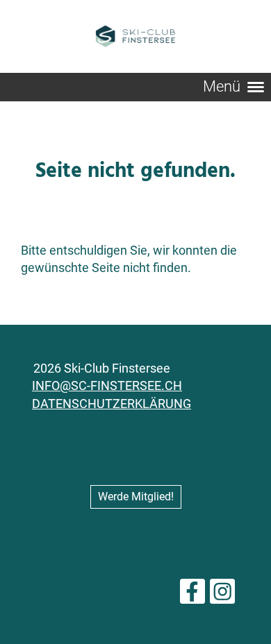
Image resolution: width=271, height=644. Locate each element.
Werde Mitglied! (136, 496)
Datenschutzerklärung (111, 403)
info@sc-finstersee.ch (107, 385)
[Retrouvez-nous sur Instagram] (222, 595)
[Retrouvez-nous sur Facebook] (192, 595)
